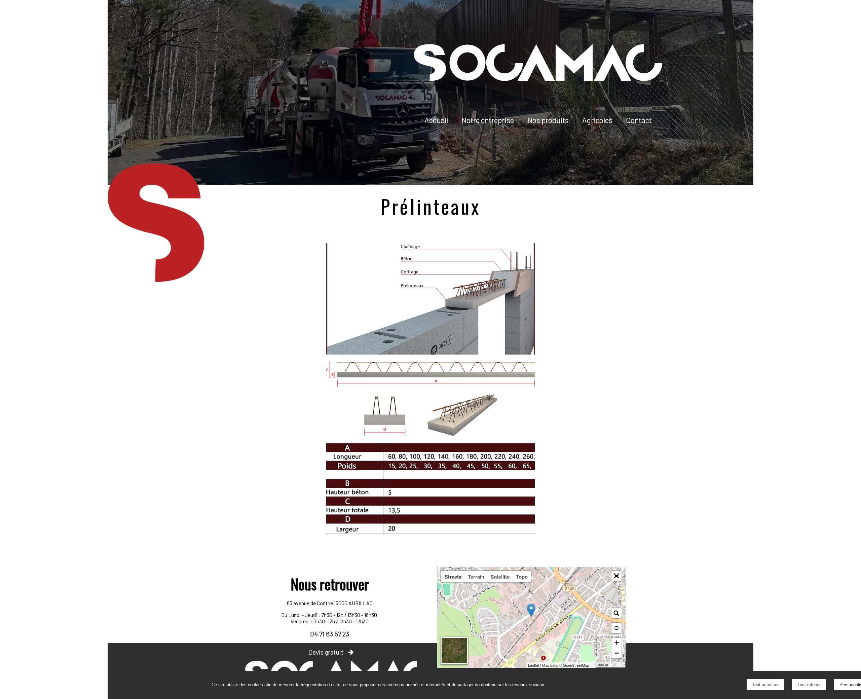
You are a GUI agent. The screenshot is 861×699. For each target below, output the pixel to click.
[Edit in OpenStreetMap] (593, 665)
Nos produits (548, 120)
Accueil (436, 120)
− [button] (616, 653)
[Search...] (616, 613)
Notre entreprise (487, 120)
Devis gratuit (325, 652)
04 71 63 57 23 (329, 634)
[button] (616, 576)
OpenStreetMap (576, 665)
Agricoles (597, 120)
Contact (639, 120)
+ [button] (616, 642)
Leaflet (533, 665)
